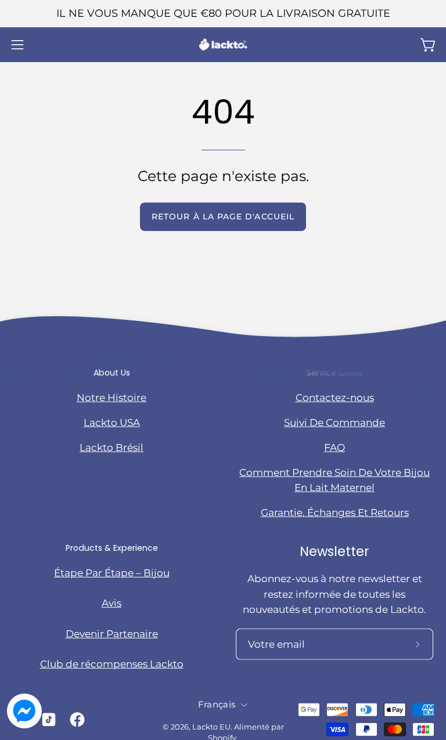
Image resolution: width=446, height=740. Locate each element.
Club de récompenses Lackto (112, 664)
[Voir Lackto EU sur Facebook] (75, 719)
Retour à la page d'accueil (223, 216)
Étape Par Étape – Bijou (112, 573)
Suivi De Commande (334, 422)
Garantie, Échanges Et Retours (335, 512)
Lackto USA (112, 422)
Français (216, 704)
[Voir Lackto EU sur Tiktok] (46, 719)
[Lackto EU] (223, 45)
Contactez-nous (335, 397)
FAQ (334, 447)
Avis (111, 603)
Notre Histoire (111, 397)
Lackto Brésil (111, 447)
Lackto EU (211, 726)
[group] (223, 13)
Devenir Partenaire (112, 634)
